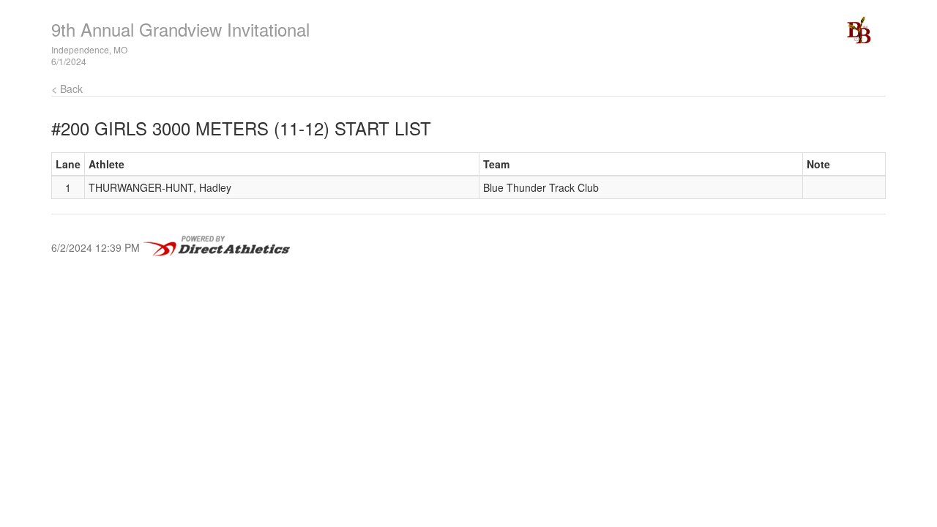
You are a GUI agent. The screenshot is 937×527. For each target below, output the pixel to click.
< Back (67, 88)
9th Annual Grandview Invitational (180, 29)
